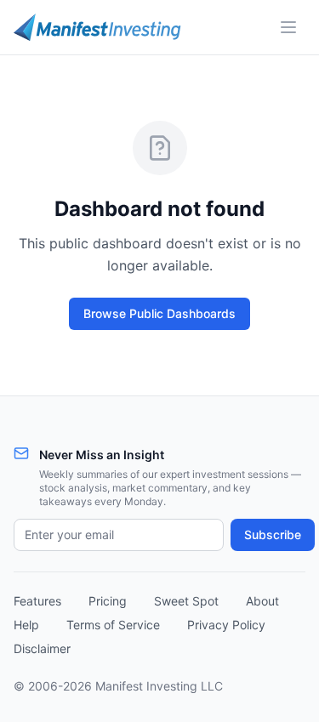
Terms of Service (113, 624)
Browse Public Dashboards (159, 313)
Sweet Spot (186, 601)
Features (37, 601)
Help (26, 624)
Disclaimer (42, 648)
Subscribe (272, 534)
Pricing (107, 601)
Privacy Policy (226, 624)
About (262, 601)
